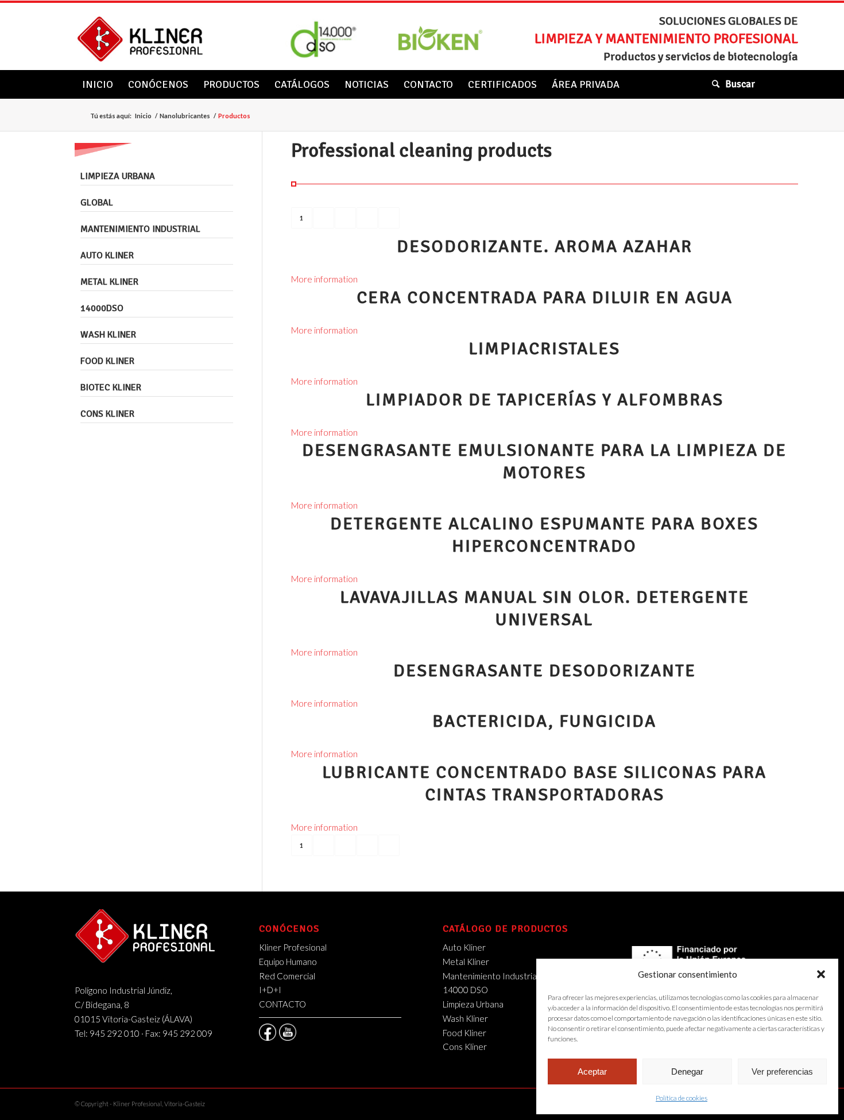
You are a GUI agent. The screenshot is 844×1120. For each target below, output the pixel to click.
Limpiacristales (544, 348)
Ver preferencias (782, 1071)
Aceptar (592, 1071)
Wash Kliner (108, 334)
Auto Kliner (107, 255)
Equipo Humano (288, 961)
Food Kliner (107, 361)
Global (96, 202)
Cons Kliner (107, 414)
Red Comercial (287, 976)
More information (324, 279)
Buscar (740, 84)
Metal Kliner (109, 282)
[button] (821, 974)
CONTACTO (282, 1004)
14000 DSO (465, 990)
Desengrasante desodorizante (544, 670)
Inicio (143, 115)
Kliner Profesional (293, 947)
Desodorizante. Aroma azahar (544, 246)
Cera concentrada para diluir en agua (545, 297)
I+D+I (270, 990)
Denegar (687, 1071)
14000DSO (101, 308)
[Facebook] (267, 1032)
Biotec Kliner (110, 387)
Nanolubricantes (185, 115)
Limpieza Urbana (117, 176)
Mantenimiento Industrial (140, 229)
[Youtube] (287, 1032)
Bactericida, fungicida (544, 721)
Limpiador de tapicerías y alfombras (544, 399)
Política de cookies (681, 1098)
